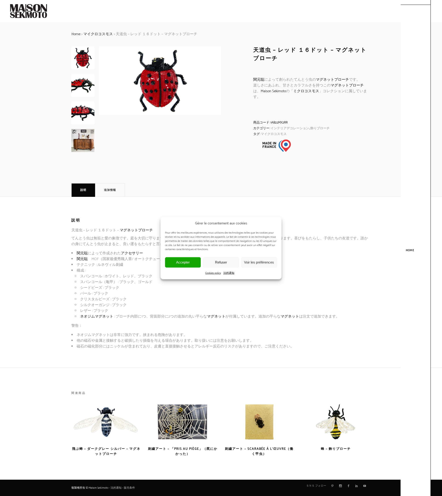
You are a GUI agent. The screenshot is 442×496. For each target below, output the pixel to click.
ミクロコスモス (306, 91)
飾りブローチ (320, 128)
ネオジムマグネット (96, 316)
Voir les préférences (259, 262)
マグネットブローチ (332, 80)
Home (75, 34)
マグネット (216, 316)
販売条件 (129, 488)
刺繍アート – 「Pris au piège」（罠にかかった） (183, 451)
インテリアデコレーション (289, 128)
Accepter (183, 262)
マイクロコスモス (98, 34)
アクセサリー (132, 253)
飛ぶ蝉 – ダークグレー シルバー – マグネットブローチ (106, 451)
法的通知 (228, 273)
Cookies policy (213, 273)
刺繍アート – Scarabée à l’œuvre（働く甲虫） (259, 451)
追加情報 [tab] (110, 190)
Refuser (221, 262)
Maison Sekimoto (273, 91)
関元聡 (258, 80)
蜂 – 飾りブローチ (336, 449)
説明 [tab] (83, 190)
